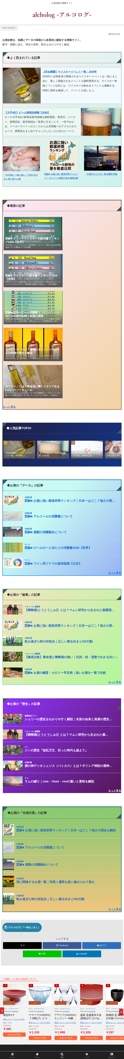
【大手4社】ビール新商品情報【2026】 (27, 112)
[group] (19, 449)
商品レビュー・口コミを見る (14, 1019)
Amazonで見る (14, 1034)
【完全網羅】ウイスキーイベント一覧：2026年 (69, 71)
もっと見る (9, 406)
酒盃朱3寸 (9, 1015)
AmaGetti (15, 1011)
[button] (116, 449)
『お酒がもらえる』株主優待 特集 (101, 174)
